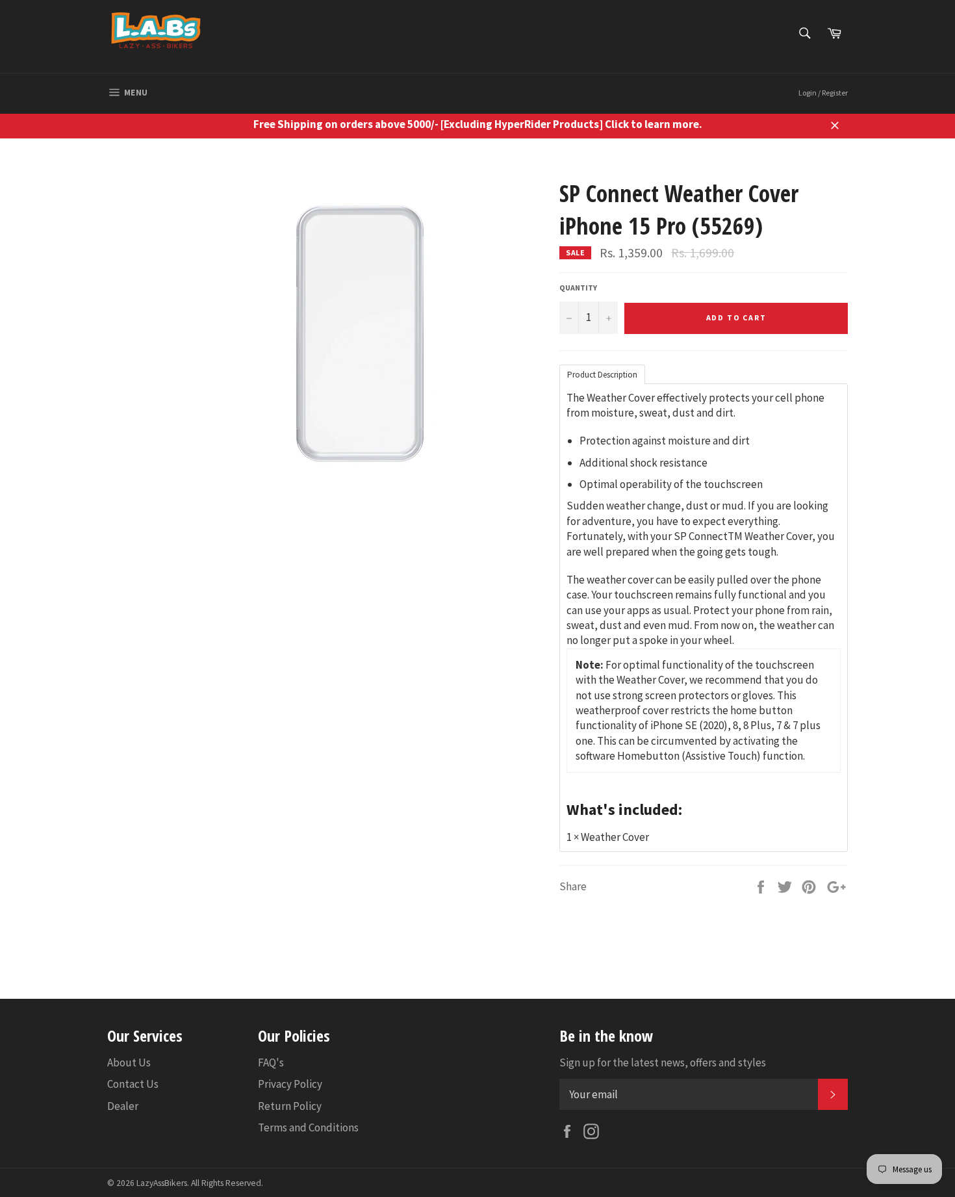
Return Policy (290, 1106)
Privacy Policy (290, 1084)
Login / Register (823, 92)
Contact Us (133, 1084)
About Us (129, 1062)
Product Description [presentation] (602, 374)
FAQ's (271, 1062)
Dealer (122, 1106)
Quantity (578, 287)
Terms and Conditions (308, 1127)
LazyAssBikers (161, 1183)
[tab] (602, 373)
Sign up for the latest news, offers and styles (662, 1062)
